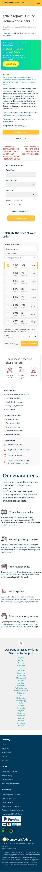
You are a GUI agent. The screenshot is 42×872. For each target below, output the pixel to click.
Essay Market (8, 27)
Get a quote (21, 138)
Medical (21, 703)
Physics (21, 711)
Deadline (9, 190)
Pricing (4, 756)
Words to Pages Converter (11, 806)
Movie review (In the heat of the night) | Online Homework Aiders (30, 150)
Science (21, 721)
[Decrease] (23, 336)
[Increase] (35, 336)
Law (21, 668)
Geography (21, 708)
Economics (21, 673)
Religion (21, 680)
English (21, 658)
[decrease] (9, 204)
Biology (21, 718)
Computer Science (21, 691)
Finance (21, 706)
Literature (21, 685)
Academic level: (11, 253)
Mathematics (21, 698)
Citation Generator (9, 798)
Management (21, 678)
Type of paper (11, 170)
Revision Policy (7, 779)
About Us (5, 749)
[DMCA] (9, 830)
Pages (8, 200)
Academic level (11, 180)
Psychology (21, 675)
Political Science (21, 688)
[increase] (19, 204)
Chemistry (21, 670)
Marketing (21, 713)
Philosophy (21, 665)
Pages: (6, 335)
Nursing (21, 726)
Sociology (21, 683)
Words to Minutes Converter (12, 810)
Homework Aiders (20, 27)
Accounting (21, 723)
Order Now (26, 3)
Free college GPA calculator (12, 814)
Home (4, 745)
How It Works (7, 752)
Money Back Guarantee (10, 783)
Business (21, 660)
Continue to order (21, 132)
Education (21, 716)
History (21, 663)
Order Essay (11, 64)
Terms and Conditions (9, 772)
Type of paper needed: (12, 244)
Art (21, 696)
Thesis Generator (8, 802)
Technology (21, 693)
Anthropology (21, 701)
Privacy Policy (7, 775)
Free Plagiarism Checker (11, 795)
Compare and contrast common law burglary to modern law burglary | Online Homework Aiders (11, 152)
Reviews (5, 760)
